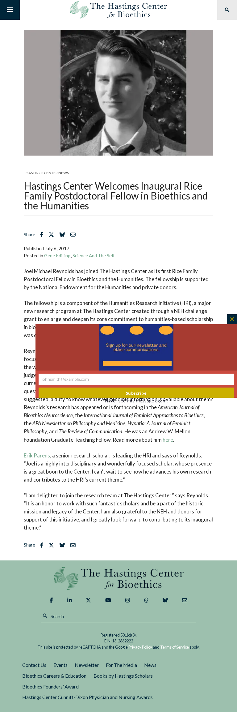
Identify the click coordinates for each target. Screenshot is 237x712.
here (168, 439)
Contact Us (34, 665)
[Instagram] (127, 600)
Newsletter (87, 665)
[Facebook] (51, 600)
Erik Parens (37, 455)
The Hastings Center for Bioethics (118, 10)
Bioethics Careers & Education (54, 676)
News (150, 665)
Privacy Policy (140, 647)
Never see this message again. (136, 401)
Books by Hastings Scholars (123, 676)
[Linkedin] (69, 600)
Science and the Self (94, 255)
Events (60, 665)
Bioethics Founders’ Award (50, 686)
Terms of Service (174, 647)
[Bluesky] (165, 600)
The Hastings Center (118, 578)
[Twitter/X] (88, 600)
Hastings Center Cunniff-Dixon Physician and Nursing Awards (87, 697)
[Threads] (146, 600)
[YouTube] (108, 600)
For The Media (121, 665)
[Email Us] (185, 600)
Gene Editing (57, 255)
